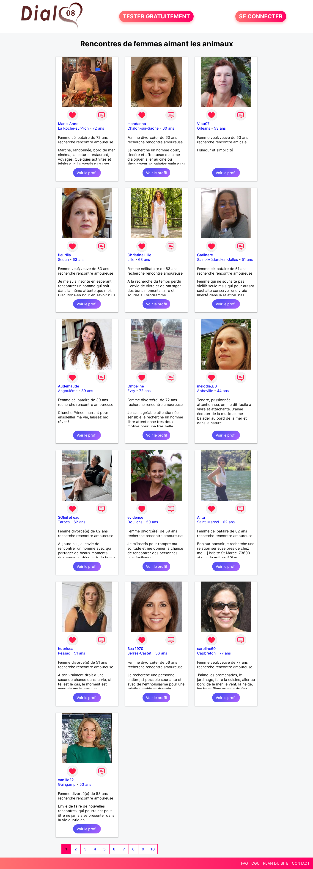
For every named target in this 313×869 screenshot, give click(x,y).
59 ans (152, 522)
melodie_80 (207, 386)
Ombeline (135, 386)
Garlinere (205, 255)
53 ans (220, 128)
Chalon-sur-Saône (143, 128)
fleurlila (64, 255)
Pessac (64, 653)
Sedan (63, 259)
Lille (130, 259)
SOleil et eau (69, 517)
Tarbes (64, 522)
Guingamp (67, 784)
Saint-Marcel (208, 522)
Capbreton (206, 653)
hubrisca (65, 648)
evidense (135, 517)
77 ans (225, 653)
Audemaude (68, 386)
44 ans (223, 390)
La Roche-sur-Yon (73, 128)
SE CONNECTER (261, 16)
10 (153, 849)
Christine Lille (139, 255)
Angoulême (67, 390)
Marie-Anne (68, 123)
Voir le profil (87, 172)
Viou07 (203, 123)
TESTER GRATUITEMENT (156, 16)
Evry (131, 390)
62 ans (79, 522)
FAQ (244, 863)
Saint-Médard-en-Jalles (217, 259)
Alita (201, 517)
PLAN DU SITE (275, 863)
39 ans (87, 390)
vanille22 (66, 779)
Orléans (203, 128)
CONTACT (301, 863)
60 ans (168, 128)
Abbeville (205, 390)
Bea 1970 (135, 648)
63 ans (78, 259)
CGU (255, 863)
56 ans (161, 653)
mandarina (136, 123)
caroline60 (206, 648)
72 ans (98, 128)
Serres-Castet (139, 653)
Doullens (134, 522)
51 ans (247, 259)
